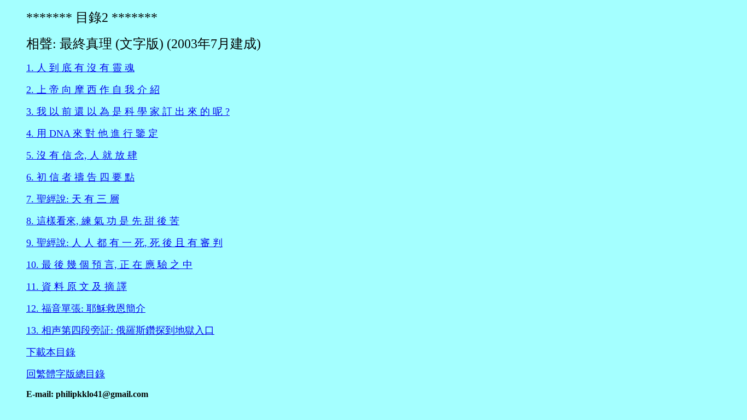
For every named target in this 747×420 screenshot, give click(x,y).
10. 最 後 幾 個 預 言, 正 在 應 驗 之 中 (109, 264)
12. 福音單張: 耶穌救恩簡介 (85, 308)
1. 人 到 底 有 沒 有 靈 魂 (80, 67)
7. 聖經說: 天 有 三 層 (72, 199)
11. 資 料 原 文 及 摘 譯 (76, 286)
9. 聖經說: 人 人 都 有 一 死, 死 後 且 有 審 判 (124, 242)
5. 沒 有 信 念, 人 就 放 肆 (81, 155)
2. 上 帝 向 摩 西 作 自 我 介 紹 (93, 89)
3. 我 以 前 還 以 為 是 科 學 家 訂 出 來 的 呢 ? (128, 111)
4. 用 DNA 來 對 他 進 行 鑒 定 (92, 133)
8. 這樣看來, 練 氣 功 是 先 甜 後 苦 (102, 220)
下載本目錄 (50, 352)
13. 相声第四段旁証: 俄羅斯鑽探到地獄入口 (120, 330)
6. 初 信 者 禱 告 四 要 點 (80, 177)
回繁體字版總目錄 (65, 374)
